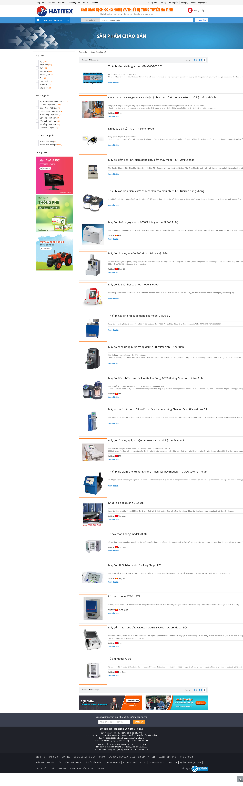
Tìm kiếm (201, 20)
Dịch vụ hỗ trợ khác (45, 768)
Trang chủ (39, 2)
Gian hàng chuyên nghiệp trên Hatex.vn (76, 768)
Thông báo (152, 2)
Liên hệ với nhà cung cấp (134, 762)
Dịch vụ (102, 757)
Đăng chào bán (186, 757)
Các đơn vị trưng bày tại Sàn (122, 757)
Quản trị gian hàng (167, 757)
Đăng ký (184, 2)
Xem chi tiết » (113, 83)
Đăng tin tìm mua (112, 762)
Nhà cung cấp (74, 2)
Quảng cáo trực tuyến (190, 762)
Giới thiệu (40, 757)
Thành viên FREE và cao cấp (48, 762)
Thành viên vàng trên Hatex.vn (163, 762)
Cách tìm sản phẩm (93, 762)
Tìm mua (61, 2)
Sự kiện (95, 2)
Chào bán (51, 2)
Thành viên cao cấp (72, 762)
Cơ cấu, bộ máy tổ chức (84, 757)
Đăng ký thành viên (147, 757)
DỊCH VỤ (101, 768)
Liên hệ (163, 2)
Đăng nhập (199, 10)
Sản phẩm (89, 20)
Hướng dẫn (173, 2)
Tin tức (86, 2)
